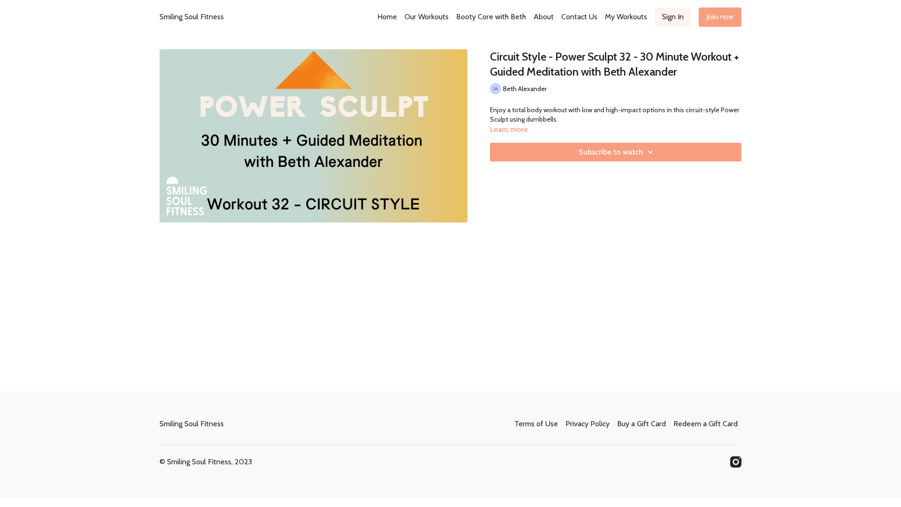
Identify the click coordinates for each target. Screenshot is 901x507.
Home (387, 16)
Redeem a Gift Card (705, 423)
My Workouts (626, 16)
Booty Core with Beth (491, 16)
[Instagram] (735, 462)
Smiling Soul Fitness (192, 16)
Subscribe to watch (611, 151)
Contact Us (579, 16)
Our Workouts (427, 16)
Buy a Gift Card (641, 423)
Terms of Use (536, 423)
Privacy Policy (587, 423)
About (544, 16)
